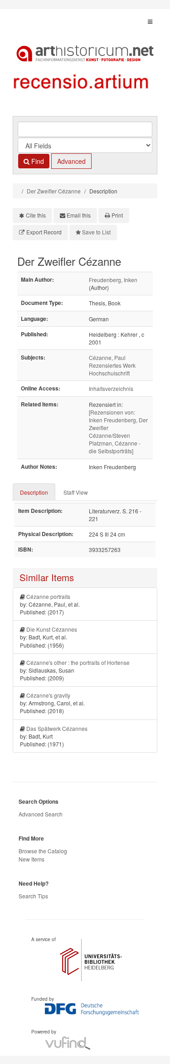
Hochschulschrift (109, 373)
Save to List (96, 232)
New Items (31, 859)
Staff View (75, 492)
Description (34, 492)
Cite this (36, 215)
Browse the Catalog (43, 851)
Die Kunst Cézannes (51, 629)
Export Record (44, 232)
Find (36, 161)
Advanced (71, 161)
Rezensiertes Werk (112, 365)
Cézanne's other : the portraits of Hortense (78, 662)
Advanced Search (41, 814)
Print (117, 215)
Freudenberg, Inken (113, 280)
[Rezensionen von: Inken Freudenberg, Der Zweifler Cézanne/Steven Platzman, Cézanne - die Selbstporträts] (118, 431)
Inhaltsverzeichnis (111, 388)
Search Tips (33, 896)
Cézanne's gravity (48, 695)
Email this (79, 215)
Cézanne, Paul (107, 357)
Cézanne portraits (48, 596)
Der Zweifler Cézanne (54, 191)
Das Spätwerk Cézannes (56, 728)
